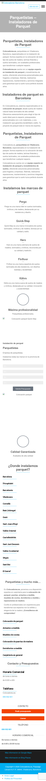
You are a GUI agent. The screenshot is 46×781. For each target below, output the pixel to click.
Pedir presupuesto (23, 711)
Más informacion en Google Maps (18, 752)
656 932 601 (8, 696)
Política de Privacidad (13, 778)
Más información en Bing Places (18, 757)
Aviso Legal (9, 775)
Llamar (23, 718)
